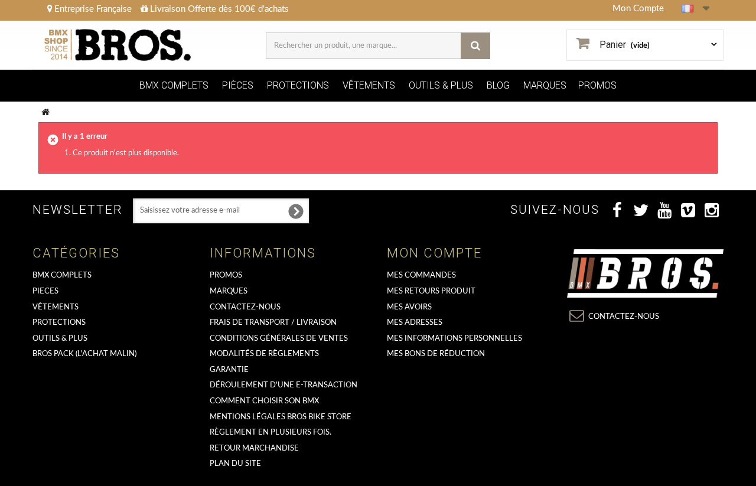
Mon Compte (638, 8)
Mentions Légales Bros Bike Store (280, 417)
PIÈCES (237, 85)
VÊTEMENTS (369, 85)
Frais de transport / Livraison (273, 323)
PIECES (45, 291)
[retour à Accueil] (45, 111)
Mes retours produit (431, 291)
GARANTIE (229, 370)
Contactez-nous (245, 307)
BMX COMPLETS (173, 85)
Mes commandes (421, 275)
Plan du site (235, 464)
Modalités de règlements (264, 354)
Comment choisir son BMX (264, 401)
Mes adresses (414, 323)
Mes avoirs (409, 307)
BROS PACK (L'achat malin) (84, 354)
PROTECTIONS (298, 85)
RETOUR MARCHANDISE (254, 448)
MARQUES (544, 85)
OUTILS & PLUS (441, 85)
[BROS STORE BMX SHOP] (119, 45)
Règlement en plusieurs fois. (270, 432)
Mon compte (434, 253)
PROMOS (597, 85)
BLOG (498, 85)
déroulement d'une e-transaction (283, 385)
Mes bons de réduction (436, 354)
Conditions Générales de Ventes (279, 339)
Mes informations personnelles (454, 339)
